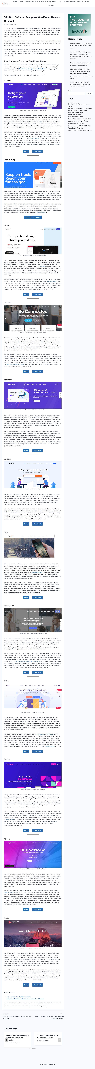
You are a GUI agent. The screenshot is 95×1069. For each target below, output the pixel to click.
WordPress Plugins (83, 126)
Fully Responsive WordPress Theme (77, 110)
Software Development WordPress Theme (49, 1002)
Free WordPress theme (73, 108)
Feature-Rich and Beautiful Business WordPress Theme (79, 105)
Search (70, 91)
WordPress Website (87, 130)
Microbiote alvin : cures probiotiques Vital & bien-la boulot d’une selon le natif (81, 46)
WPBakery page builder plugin (15, 364)
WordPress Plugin (72, 125)
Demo (27, 217)
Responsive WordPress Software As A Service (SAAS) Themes (25, 999)
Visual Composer (37, 572)
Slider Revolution (35, 661)
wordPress (83, 121)
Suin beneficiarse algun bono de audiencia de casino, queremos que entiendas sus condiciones (81, 85)
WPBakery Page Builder (23, 661)
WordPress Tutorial (75, 130)
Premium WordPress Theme (74, 114)
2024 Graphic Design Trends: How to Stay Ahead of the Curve (16, 1016)
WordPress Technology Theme (38, 1006)
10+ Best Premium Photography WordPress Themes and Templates (17, 1038)
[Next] (59, 1040)
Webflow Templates (70, 1)
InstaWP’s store (41, 212)
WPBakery (50, 734)
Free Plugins (51, 5)
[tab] (32, 1048)
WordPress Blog (72, 123)
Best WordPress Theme (11, 1002)
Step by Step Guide (86, 118)
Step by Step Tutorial (73, 121)
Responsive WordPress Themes (74, 118)
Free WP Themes (18, 1)
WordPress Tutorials (83, 1)
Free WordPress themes (85, 108)
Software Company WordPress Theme (28, 1002)
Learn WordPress (73, 112)
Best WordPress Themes (73, 103)
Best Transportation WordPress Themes (19, 997)
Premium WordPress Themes (75, 116)
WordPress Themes (75, 128)
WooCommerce (34, 138)
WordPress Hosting (45, 1)
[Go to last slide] (6, 1040)
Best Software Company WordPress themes (33, 69)
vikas (7, 24)
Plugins (81, 112)
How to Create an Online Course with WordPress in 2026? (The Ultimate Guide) (49, 1016)
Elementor (43, 266)
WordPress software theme (22, 1006)
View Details (36, 217)
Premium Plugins (57, 1)
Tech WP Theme (9, 1006)
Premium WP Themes (31, 1)
